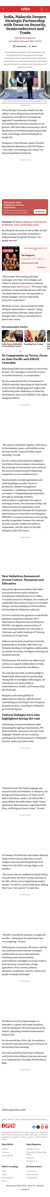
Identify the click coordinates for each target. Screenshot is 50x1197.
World (4, 1174)
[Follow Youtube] (42, 1127)
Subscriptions (7, 1155)
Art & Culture (31, 1171)
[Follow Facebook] (34, 1127)
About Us (31, 1185)
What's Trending (10, 1166)
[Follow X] (38, 1127)
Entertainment (8, 1177)
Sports (4, 1181)
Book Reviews (31, 1177)
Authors (5, 1149)
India (4, 1171)
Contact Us (25, 1189)
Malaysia (25, 286)
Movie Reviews (32, 1174)
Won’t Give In (31, 1161)
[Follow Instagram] (46, 1127)
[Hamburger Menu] (3, 9)
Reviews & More (34, 1166)
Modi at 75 (30, 1158)
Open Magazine (33, 1144)
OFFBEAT (41, 9)
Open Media (7, 1144)
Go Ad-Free (40, 211)
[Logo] (25, 9)
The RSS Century (32, 1149)
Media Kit (40, 1185)
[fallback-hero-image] (12, 336)
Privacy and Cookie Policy (16, 1185)
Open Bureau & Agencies (25, 38)
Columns (5, 1152)
